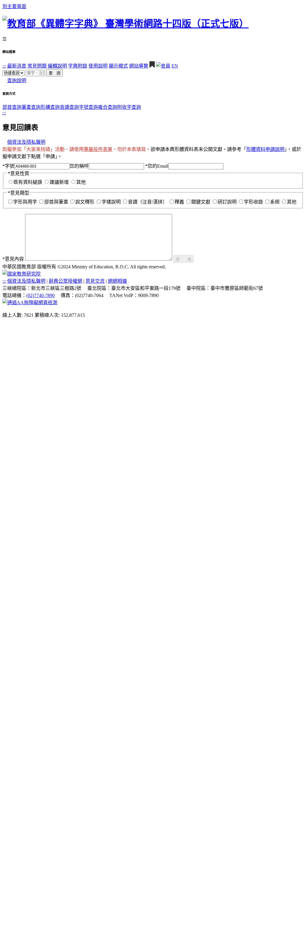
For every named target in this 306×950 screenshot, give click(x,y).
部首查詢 (12, 107)
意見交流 (95, 281)
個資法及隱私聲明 (26, 142)
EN (175, 65)
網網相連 (117, 281)
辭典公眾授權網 (65, 281)
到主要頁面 (14, 6)
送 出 (183, 259)
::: (4, 65)
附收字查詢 (129, 107)
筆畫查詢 (31, 107)
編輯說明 (57, 65)
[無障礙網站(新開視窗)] (29, 302)
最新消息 (16, 65)
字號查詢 (88, 107)
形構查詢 (50, 107)
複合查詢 (107, 107)
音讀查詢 (69, 107)
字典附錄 (77, 65)
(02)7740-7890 (40, 295)
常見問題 (37, 65)
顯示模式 (118, 65)
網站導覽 (138, 65)
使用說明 (98, 65)
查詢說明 (16, 80)
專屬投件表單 (98, 149)
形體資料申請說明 (265, 149)
